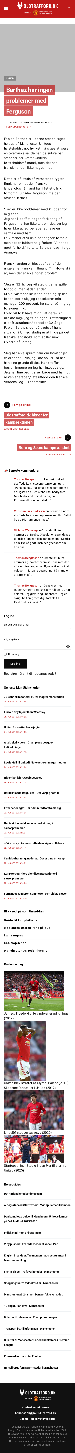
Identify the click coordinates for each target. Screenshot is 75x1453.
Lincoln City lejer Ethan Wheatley (24, 712)
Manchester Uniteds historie (26, 950)
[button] (6, 8)
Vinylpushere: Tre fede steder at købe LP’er (31, 1244)
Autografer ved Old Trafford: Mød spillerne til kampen (37, 1205)
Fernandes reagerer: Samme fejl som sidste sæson (35, 893)
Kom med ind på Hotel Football (23, 1356)
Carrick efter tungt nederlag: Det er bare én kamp (34, 858)
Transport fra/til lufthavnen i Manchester (29, 1328)
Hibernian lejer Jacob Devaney (23, 777)
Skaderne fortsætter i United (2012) (30, 1088)
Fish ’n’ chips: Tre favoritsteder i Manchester (31, 1271)
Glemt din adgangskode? (38, 674)
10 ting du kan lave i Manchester (24, 1305)
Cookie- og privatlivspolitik (38, 1418)
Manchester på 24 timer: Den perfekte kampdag (33, 1294)
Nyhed (10, 78)
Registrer (10, 674)
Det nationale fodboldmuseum (23, 1193)
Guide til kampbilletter (21, 920)
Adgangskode (12, 639)
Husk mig (13, 654)
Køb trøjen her (15, 943)
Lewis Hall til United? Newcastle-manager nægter (35, 762)
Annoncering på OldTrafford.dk (35, 1413)
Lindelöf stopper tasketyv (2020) (28, 1133)
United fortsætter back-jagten (22, 727)
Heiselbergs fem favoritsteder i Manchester (31, 1367)
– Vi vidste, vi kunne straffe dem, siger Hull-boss (34, 843)
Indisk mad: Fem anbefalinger (22, 1232)
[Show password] (68, 646)
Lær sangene (14, 935)
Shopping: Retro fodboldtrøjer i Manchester (31, 1283)
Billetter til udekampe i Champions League (30, 1317)
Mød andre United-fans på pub (27, 927)
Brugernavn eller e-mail (17, 624)
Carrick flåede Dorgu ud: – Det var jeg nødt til (31, 792)
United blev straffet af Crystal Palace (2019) (36, 1083)
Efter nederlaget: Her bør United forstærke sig (32, 808)
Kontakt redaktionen (35, 1407)
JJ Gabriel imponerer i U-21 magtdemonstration (34, 697)
